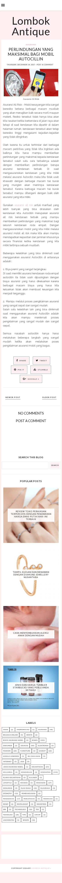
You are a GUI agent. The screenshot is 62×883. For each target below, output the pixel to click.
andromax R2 (23, 729)
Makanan (40, 783)
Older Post (49, 397)
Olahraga (45, 788)
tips (24, 815)
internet (7, 761)
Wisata (26, 820)
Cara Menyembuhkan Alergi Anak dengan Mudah (31, 634)
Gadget (42, 751)
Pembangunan (29, 793)
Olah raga (26, 788)
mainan (24, 783)
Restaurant (22, 804)
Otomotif (7, 793)
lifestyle (7, 783)
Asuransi (31, 44)
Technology (20, 809)
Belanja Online (10, 735)
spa (4, 809)
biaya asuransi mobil (13, 740)
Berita (29, 735)
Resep (5, 804)
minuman (7, 788)
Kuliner (33, 777)
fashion (7, 751)
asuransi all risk (23, 205)
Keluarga (7, 772)
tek (37, 809)
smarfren (41, 804)
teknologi (8, 815)
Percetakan (29, 799)
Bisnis (35, 740)
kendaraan (26, 772)
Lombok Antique (31, 26)
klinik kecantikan (12, 777)
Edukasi (24, 745)
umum (37, 815)
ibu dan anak (34, 756)
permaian (48, 799)
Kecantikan (37, 767)
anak (5, 729)
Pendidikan (8, 799)
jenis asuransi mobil (13, 767)
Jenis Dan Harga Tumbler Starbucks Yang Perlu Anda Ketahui (31, 687)
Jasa (22, 761)
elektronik (43, 745)
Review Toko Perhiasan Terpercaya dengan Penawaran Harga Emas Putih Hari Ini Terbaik (31, 515)
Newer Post (12, 397)
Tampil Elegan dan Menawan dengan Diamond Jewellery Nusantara (31, 574)
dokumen (7, 745)
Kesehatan (46, 772)
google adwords (11, 756)
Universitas (8, 820)
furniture (25, 751)
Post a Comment (45, 65)
